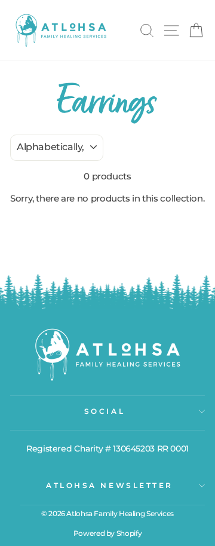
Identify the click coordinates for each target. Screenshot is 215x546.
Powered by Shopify (107, 533)
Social (104, 411)
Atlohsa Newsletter (109, 485)
